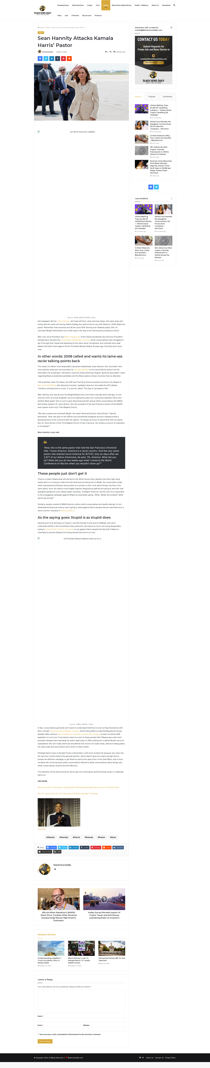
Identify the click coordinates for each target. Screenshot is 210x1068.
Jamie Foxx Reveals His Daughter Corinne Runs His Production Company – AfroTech (160, 125)
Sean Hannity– (64, 321)
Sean (113, 837)
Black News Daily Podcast (121, 5)
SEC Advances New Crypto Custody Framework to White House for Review (159, 150)
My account (86, 15)
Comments (167, 96)
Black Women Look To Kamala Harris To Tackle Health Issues (79, 960)
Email (40, 1025)
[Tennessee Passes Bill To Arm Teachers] (111, 948)
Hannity (64, 837)
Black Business (78, 5)
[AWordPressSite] (43, 10)
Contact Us (159, 1058)
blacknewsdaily (47, 52)
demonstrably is (67, 510)
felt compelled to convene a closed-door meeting (79, 734)
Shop (59, 15)
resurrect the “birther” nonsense (59, 529)
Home (41, 27)
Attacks (51, 837)
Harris (77, 837)
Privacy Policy (170, 1058)
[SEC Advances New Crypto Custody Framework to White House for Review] (141, 150)
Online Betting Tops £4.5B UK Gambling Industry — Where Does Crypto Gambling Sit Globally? (160, 110)
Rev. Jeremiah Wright (47, 385)
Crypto (89, 5)
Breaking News (63, 5)
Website (86, 1025)
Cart (66, 15)
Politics (106, 5)
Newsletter (166, 5)
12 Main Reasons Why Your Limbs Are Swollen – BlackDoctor (160, 138)
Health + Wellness (141, 5)
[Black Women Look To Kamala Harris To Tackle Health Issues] (81, 948)
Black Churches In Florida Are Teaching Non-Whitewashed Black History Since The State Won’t (78, 787)
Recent (138, 96)
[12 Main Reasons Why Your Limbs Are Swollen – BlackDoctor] (141, 139)
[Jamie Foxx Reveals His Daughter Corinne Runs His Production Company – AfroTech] (141, 125)
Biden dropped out (72, 337)
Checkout (75, 15)
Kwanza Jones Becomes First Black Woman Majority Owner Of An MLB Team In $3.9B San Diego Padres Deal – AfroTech (161, 167)
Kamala (89, 837)
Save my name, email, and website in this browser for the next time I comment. (70, 1034)
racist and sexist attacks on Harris (64, 731)
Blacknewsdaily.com (75, 1058)
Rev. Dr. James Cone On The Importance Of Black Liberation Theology (68, 793)
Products (98, 15)
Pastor (102, 837)
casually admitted (81, 369)
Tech (98, 5)
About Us (155, 5)
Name (41, 1016)
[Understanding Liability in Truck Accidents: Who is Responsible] (51, 948)
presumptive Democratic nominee (75, 340)
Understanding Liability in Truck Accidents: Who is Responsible (49, 960)
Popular (152, 96)
